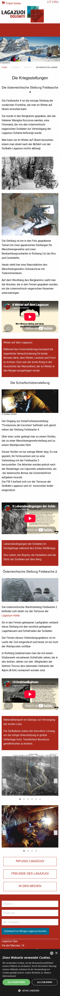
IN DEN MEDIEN (30, 886)
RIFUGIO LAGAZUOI (30, 861)
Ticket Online (13, 3)
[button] (30, 990)
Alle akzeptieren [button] (16, 982)
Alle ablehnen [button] (44, 982)
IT (50, 1)
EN (55, 1)
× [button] (56, 953)
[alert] (30, 972)
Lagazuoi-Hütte (11, 615)
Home (4, 67)
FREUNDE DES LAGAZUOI (30, 873)
